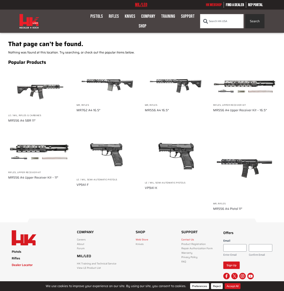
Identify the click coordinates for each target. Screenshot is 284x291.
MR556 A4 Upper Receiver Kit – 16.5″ (240, 110)
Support (188, 16)
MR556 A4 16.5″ (157, 110)
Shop (142, 26)
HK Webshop (214, 5)
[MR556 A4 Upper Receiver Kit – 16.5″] (244, 84)
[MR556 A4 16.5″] (176, 84)
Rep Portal (255, 5)
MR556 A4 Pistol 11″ (227, 208)
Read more (39, 127)
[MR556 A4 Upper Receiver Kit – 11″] (39, 151)
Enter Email (230, 255)
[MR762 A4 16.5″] (108, 84)
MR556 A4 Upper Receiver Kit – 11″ (33, 177)
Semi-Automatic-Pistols (102, 179)
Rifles (114, 16)
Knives (130, 16)
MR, (79, 105)
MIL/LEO (141, 4)
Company (148, 16)
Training (168, 16)
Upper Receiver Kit (234, 105)
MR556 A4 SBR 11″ (22, 120)
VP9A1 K (151, 188)
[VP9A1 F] (108, 155)
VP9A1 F (83, 184)
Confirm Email (257, 255)
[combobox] (222, 21)
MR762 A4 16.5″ (88, 110)
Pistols (96, 16)
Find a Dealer (235, 5)
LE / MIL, (13, 115)
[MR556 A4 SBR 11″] (39, 89)
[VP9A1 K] (176, 157)
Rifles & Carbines (30, 115)
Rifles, (217, 105)
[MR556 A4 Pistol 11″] (244, 167)
